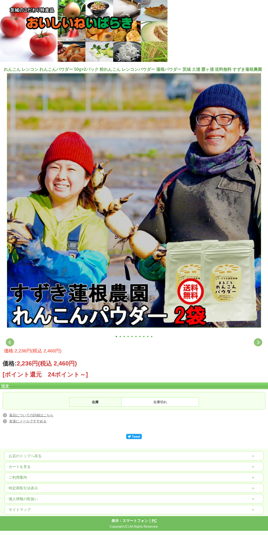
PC (154, 520)
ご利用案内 (18, 477)
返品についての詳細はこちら (31, 415)
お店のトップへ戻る (25, 456)
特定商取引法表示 (23, 488)
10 (151, 336)
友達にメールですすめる (28, 421)
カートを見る (20, 467)
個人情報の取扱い (23, 499)
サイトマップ (20, 509)
